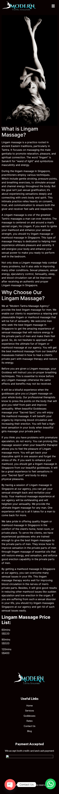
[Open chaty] (10, 784)
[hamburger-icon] (53, 6)
